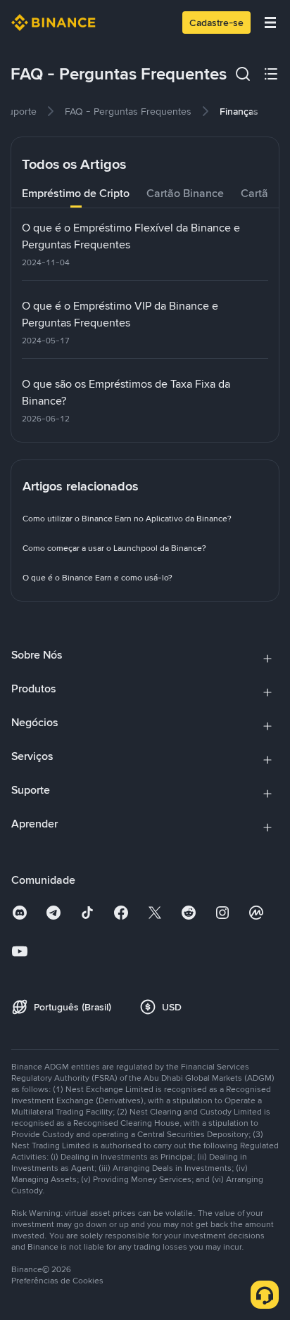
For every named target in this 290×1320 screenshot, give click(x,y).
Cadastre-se (216, 22)
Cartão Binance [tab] (185, 193)
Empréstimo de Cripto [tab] (76, 193)
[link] (128, 111)
